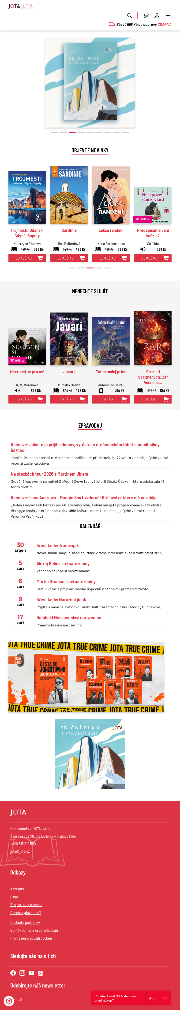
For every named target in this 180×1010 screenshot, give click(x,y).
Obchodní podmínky (25, 922)
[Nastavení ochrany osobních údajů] (9, 1001)
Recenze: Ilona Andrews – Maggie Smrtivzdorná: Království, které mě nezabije (84, 497)
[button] (54, 132)
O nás (14, 896)
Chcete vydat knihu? (25, 912)
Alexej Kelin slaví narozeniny (63, 563)
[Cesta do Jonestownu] (90, 83)
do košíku (23, 258)
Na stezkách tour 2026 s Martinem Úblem (49, 474)
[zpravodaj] (86, 676)
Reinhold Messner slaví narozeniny (69, 617)
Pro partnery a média (26, 904)
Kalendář (90, 525)
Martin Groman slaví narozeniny (66, 581)
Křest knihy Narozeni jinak (61, 599)
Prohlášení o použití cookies (31, 938)
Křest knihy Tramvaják (58, 545)
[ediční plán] (90, 754)
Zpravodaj (90, 425)
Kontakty (17, 888)
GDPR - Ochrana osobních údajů (34, 930)
